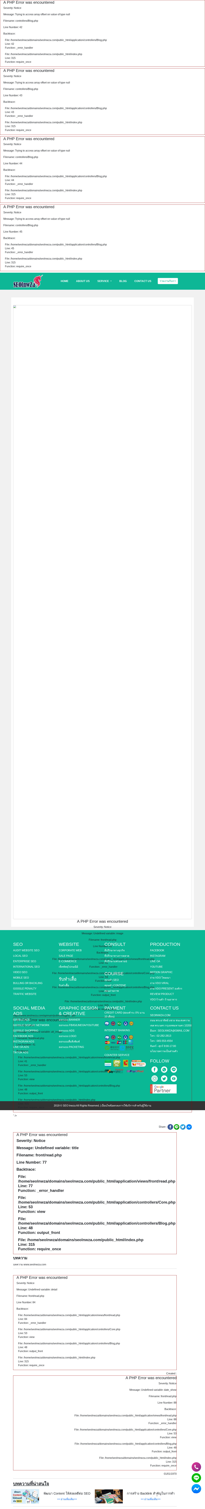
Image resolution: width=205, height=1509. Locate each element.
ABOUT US (83, 281)
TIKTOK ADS (20, 1052)
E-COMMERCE (68, 961)
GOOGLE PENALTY (25, 988)
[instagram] (154, 1077)
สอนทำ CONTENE (115, 985)
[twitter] (164, 1077)
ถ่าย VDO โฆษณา (160, 977)
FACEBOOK (157, 950)
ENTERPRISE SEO (24, 961)
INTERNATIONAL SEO (26, 966)
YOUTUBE (156, 966)
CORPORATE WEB (70, 950)
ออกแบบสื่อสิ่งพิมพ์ (69, 1041)
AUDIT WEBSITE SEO (26, 950)
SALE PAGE (66, 955)
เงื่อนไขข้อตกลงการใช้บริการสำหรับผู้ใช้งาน (126, 1105)
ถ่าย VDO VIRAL (159, 983)
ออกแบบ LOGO (67, 1036)
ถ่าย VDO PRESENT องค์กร (166, 988)
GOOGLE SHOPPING (25, 1030)
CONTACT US (142, 281)
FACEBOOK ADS (23, 1036)
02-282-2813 (164, 1035)
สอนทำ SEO (111, 980)
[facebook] (154, 1068)
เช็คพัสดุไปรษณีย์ (68, 966)
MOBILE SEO (21, 977)
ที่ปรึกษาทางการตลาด (116, 955)
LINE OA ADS (21, 1047)
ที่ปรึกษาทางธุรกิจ (114, 950)
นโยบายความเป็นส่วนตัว (164, 1051)
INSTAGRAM (157, 955)
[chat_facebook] (196, 1489)
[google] (163, 1088)
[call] (164, 1068)
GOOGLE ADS (21, 1019)
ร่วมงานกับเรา (168, 281)
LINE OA (155, 961)
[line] (174, 1068)
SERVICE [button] (103, 281)
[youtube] (174, 1077)
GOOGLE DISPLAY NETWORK (31, 1025)
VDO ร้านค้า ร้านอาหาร (163, 999)
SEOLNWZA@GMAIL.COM (173, 1030)
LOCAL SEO (20, 955)
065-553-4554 (165, 1041)
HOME (64, 281)
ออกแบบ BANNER (69, 1019)
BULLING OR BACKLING (27, 983)
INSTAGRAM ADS (23, 1041)
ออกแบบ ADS (66, 1030)
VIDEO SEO (20, 972)
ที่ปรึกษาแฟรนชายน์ (115, 961)
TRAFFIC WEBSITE (25, 994)
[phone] (196, 1467)
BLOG (123, 281)
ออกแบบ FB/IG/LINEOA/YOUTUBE (79, 1025)
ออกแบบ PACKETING (71, 1047)
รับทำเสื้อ (64, 985)
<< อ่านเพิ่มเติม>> (67, 1499)
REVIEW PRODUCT (162, 994)
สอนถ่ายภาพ (111, 990)
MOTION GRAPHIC (161, 972)
